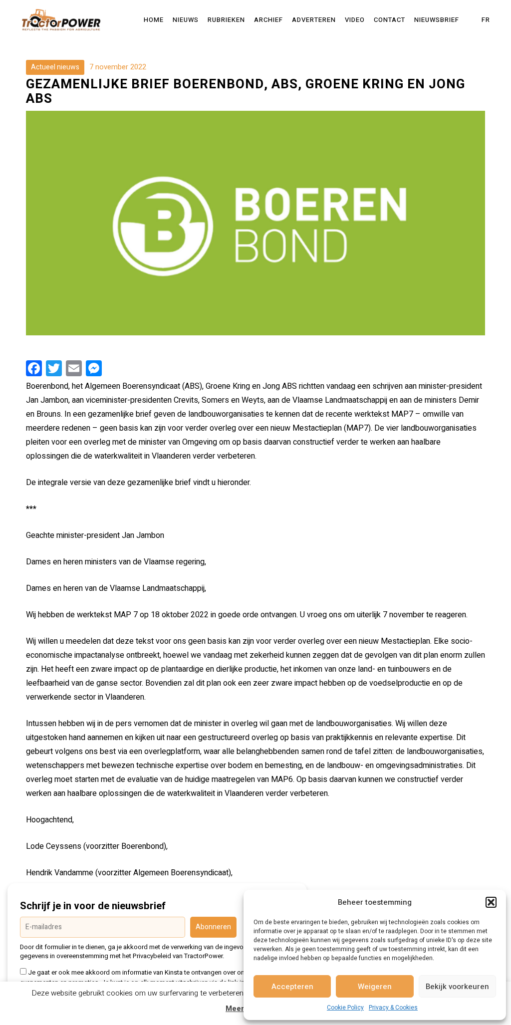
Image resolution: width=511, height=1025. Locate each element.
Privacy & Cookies (393, 1007)
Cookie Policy (345, 1007)
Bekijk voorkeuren (457, 986)
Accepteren (292, 986)
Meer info (243, 1009)
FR (486, 19)
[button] (491, 902)
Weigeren (375, 986)
